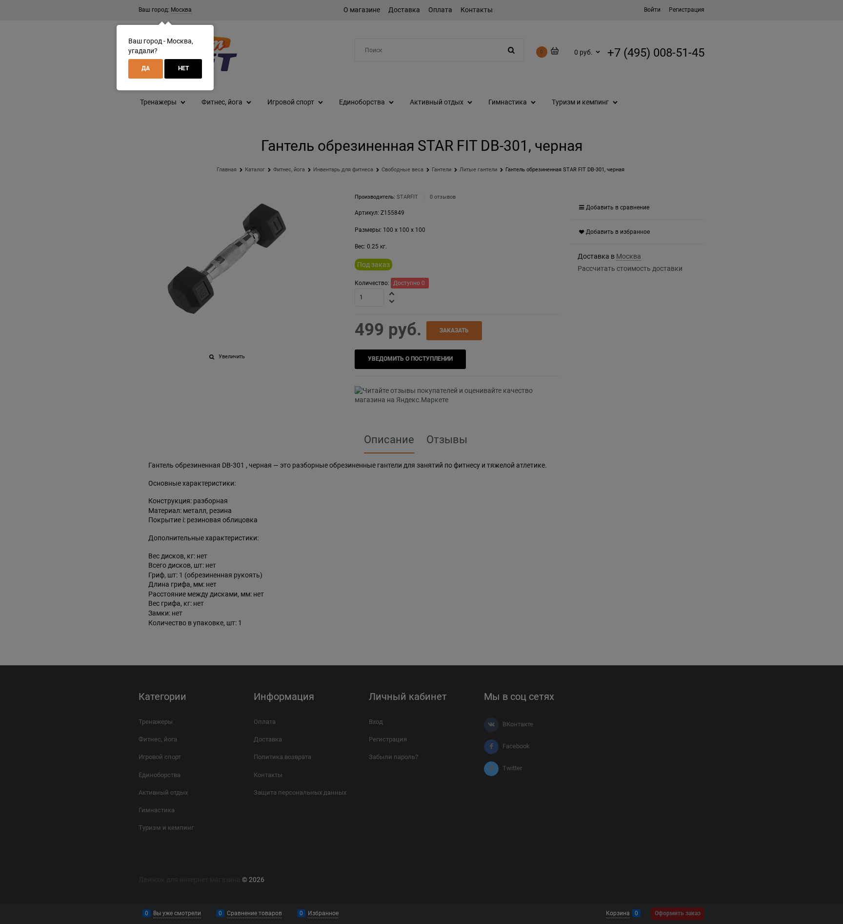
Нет (183, 68)
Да (145, 68)
